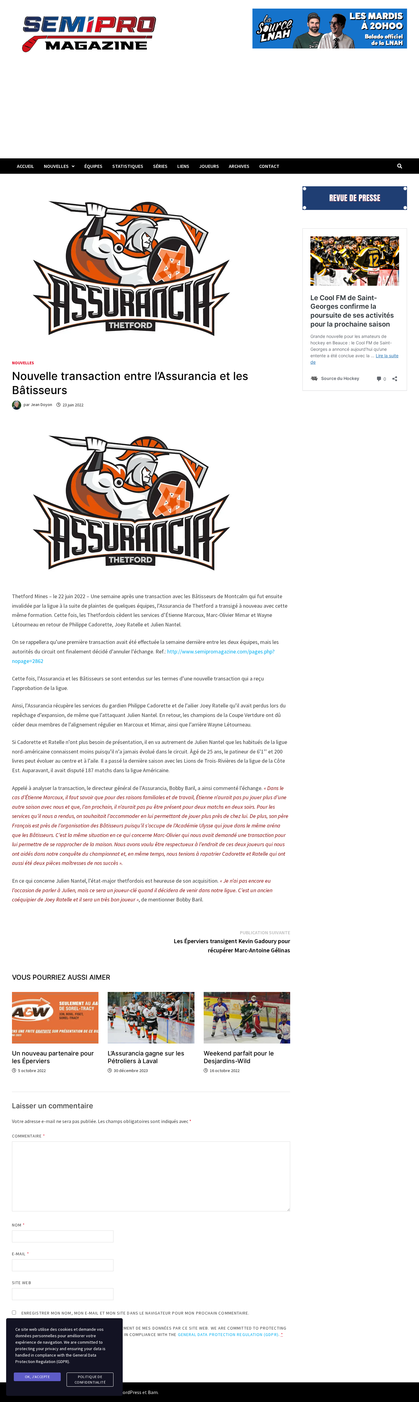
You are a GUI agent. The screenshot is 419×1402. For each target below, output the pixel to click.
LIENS (183, 166)
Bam (153, 1392)
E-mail (20, 1254)
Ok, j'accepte (37, 1376)
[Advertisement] (209, 112)
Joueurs (209, 166)
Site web (21, 1282)
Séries (160, 166)
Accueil (25, 166)
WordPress (130, 1392)
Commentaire (28, 1136)
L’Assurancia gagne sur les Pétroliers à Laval (146, 1057)
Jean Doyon (41, 405)
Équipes (93, 166)
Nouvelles (56, 166)
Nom (18, 1225)
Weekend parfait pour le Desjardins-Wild (239, 1057)
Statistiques (127, 166)
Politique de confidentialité (90, 1379)
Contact (269, 166)
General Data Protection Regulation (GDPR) (228, 1334)
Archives (239, 166)
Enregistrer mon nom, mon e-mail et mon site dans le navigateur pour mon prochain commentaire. (135, 1313)
